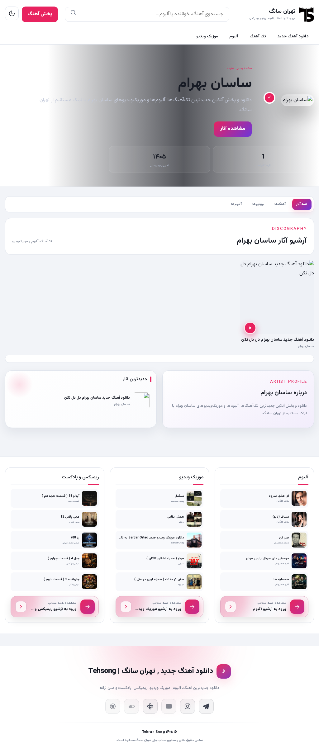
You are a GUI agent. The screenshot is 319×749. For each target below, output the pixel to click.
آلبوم (233, 36)
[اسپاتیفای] (112, 706)
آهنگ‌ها (280, 204)
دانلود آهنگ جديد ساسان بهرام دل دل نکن (277, 340)
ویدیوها (258, 204)
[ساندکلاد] (131, 706)
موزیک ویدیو (207, 36)
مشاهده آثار (232, 129)
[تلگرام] (206, 706)
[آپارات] (150, 706)
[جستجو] (73, 14)
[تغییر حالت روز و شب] (12, 13)
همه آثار (301, 204)
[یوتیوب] (168, 706)
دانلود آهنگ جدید (292, 36)
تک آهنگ (258, 36)
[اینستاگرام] (187, 706)
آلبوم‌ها (236, 204)
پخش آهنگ (39, 14)
